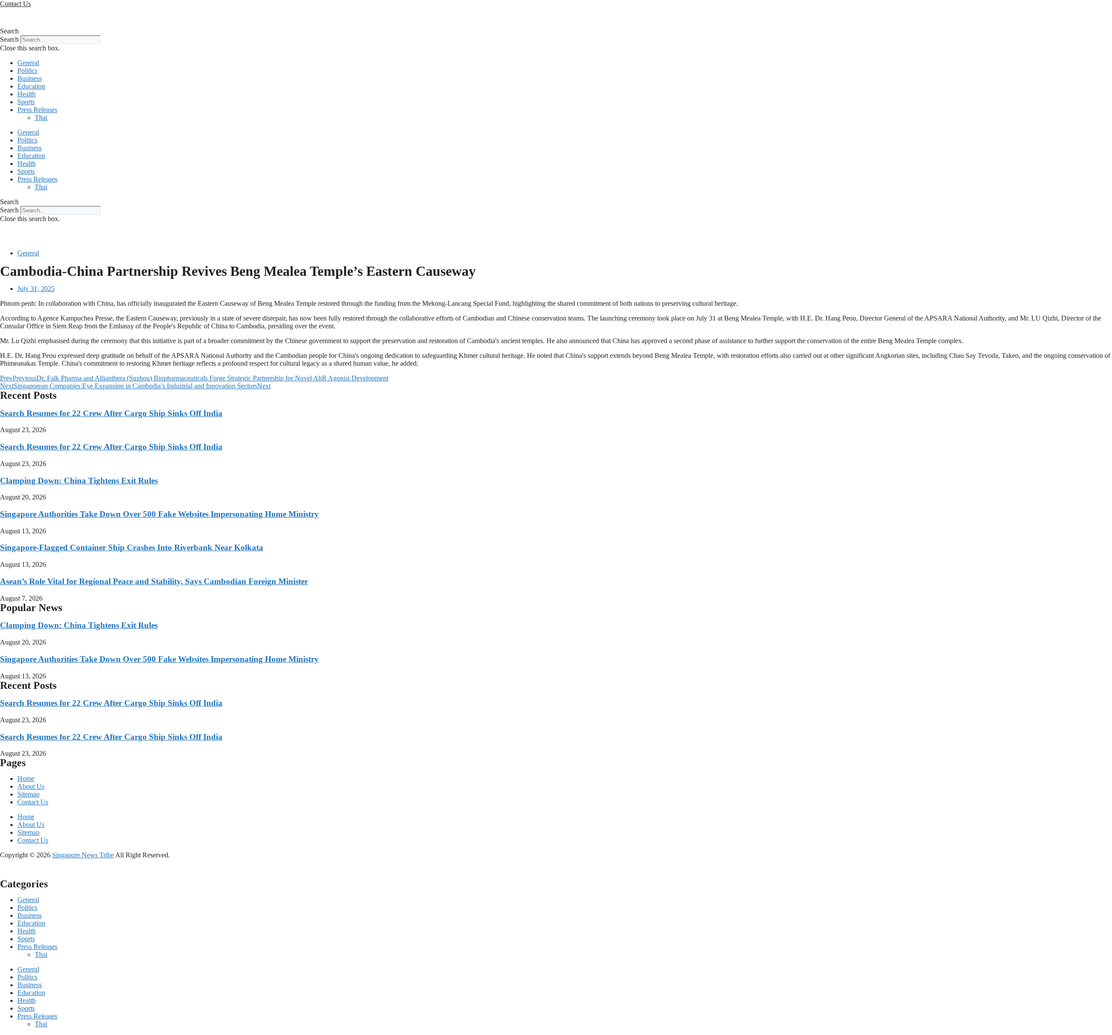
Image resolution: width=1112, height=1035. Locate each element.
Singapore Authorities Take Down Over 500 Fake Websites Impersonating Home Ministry (159, 514)
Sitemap (28, 794)
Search (9, 39)
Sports (26, 102)
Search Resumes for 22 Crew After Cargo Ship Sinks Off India (111, 413)
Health (26, 94)
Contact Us (32, 802)
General (28, 62)
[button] (556, 31)
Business (29, 78)
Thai (41, 117)
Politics (27, 70)
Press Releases (37, 109)
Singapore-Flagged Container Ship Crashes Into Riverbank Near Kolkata (131, 547)
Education (31, 86)
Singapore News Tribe (83, 855)
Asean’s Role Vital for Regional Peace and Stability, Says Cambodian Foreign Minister (154, 581)
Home (25, 778)
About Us (30, 786)
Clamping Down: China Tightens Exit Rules (79, 480)
